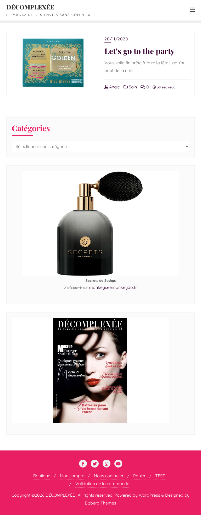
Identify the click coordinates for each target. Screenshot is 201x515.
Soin (132, 86)
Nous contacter (109, 475)
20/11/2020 (116, 38)
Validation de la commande (102, 483)
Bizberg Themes (100, 503)
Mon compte (72, 475)
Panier (139, 475)
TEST (160, 475)
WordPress (149, 495)
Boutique (41, 475)
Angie (114, 86)
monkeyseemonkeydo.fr (113, 287)
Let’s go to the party (139, 51)
